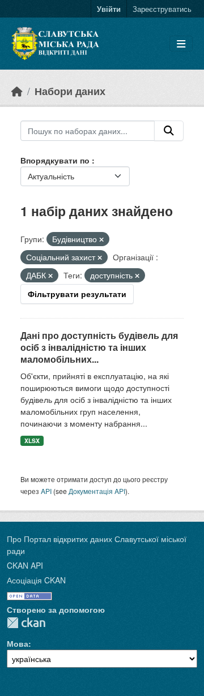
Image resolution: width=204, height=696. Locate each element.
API (46, 491)
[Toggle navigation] (181, 44)
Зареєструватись (162, 8)
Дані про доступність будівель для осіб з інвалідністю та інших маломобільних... (99, 347)
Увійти (109, 8)
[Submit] (169, 131)
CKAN (26, 623)
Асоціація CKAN (36, 580)
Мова (17, 643)
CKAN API (25, 565)
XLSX (32, 440)
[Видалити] (101, 239)
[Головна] (17, 91)
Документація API (97, 491)
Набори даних (70, 91)
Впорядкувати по (56, 160)
